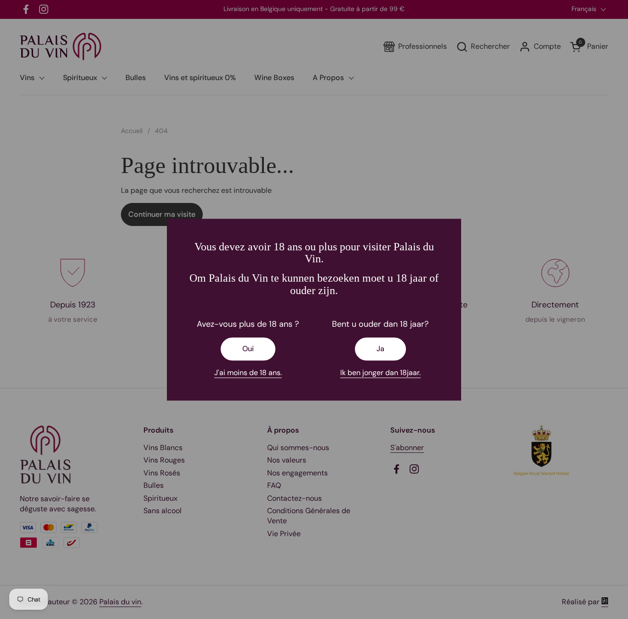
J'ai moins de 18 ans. (248, 373)
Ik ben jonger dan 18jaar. (380, 373)
